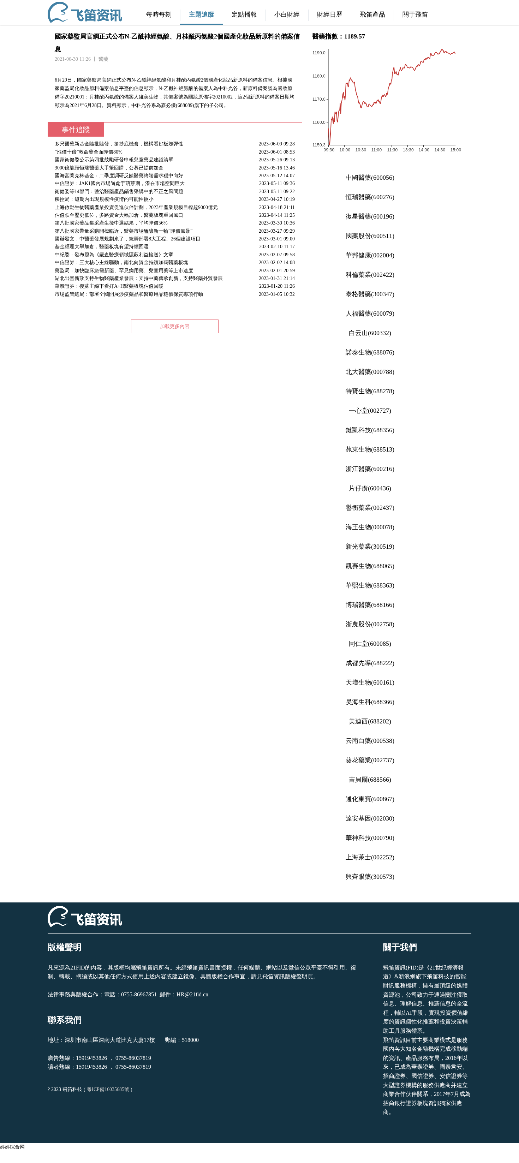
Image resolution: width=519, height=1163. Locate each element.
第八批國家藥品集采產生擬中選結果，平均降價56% (175, 223)
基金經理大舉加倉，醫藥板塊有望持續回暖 (175, 246)
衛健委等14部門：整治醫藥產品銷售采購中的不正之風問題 (175, 191)
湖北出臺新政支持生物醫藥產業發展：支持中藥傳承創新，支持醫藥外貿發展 (175, 278)
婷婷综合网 (12, 1147)
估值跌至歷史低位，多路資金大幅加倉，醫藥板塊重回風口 (175, 215)
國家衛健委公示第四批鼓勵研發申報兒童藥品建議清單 (175, 159)
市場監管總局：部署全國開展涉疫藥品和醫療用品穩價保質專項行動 (175, 294)
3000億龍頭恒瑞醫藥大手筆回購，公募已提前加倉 (175, 168)
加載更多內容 (175, 326)
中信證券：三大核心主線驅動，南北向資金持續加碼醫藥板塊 (175, 262)
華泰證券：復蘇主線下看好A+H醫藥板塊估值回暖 (175, 286)
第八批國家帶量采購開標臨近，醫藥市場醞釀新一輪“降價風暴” (175, 231)
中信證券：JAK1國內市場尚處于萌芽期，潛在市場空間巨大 (175, 183)
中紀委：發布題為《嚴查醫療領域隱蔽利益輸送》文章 (175, 254)
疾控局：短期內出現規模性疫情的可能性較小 (175, 199)
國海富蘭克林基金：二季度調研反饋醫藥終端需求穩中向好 (175, 175)
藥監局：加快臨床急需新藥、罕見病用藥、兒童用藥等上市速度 (175, 270)
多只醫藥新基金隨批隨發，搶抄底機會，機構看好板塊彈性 (175, 144)
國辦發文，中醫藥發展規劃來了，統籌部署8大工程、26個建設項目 (175, 238)
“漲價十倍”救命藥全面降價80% (175, 152)
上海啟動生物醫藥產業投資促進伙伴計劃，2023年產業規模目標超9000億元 (175, 207)
